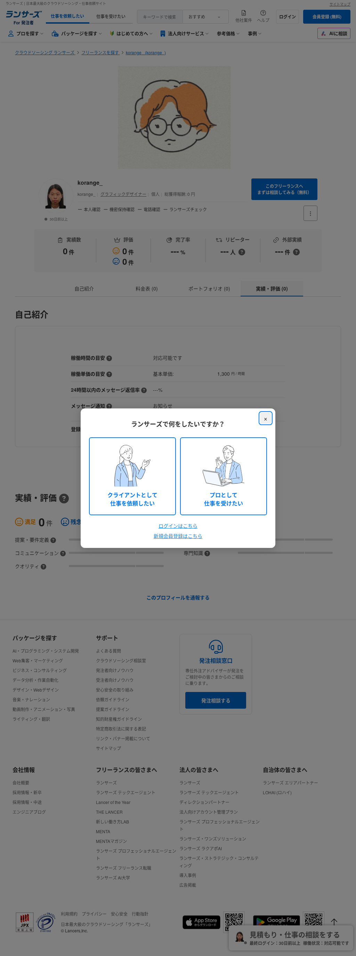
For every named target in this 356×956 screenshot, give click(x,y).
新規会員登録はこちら (178, 535)
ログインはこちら (178, 525)
